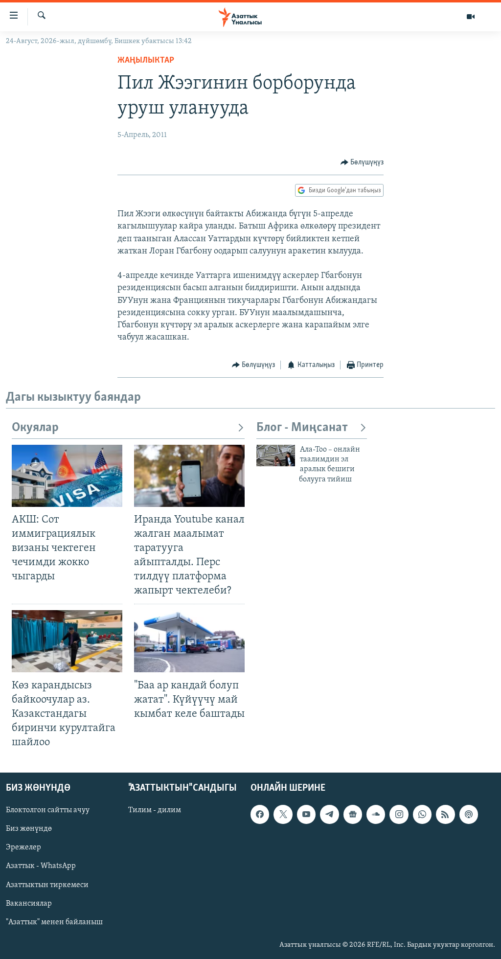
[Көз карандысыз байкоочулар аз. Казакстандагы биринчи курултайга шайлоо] (67, 641)
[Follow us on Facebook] (259, 814)
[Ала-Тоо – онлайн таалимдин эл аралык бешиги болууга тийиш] (275, 455)
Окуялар (35, 427)
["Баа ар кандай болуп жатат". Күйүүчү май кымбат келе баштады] (189, 641)
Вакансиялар (29, 904)
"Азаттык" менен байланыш (54, 922)
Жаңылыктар (145, 60)
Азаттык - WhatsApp (41, 866)
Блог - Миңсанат (302, 427)
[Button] (362, 162)
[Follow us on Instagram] (398, 814)
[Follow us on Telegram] (329, 814)
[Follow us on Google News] (352, 814)
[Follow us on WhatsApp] (422, 814)
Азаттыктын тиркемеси (47, 885)
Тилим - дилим (154, 811)
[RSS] (445, 814)
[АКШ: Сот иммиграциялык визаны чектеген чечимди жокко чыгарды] (67, 476)
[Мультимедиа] (470, 16)
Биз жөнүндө (29, 829)
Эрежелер (23, 848)
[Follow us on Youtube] (306, 814)
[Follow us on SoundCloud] (375, 814)
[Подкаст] (468, 814)
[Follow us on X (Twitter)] (282, 814)
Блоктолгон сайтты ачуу (48, 811)
